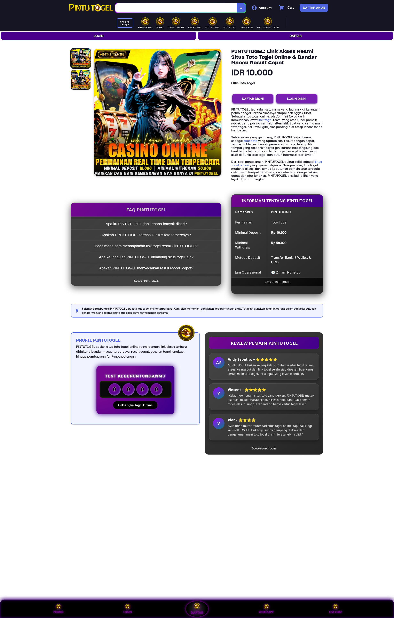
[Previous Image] (97, 113)
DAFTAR (296, 36)
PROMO (58, 612)
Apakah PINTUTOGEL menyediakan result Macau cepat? (146, 268)
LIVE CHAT (335, 612)
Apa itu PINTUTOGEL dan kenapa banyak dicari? (146, 224)
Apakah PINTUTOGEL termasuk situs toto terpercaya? (146, 235)
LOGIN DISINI (296, 98)
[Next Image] (218, 113)
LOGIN (98, 36)
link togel (265, 120)
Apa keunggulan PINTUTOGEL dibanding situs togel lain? (146, 257)
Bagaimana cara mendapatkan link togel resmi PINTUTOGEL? (146, 246)
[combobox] (176, 8)
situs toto (250, 141)
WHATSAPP (266, 612)
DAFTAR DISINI (253, 98)
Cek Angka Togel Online (135, 405)
